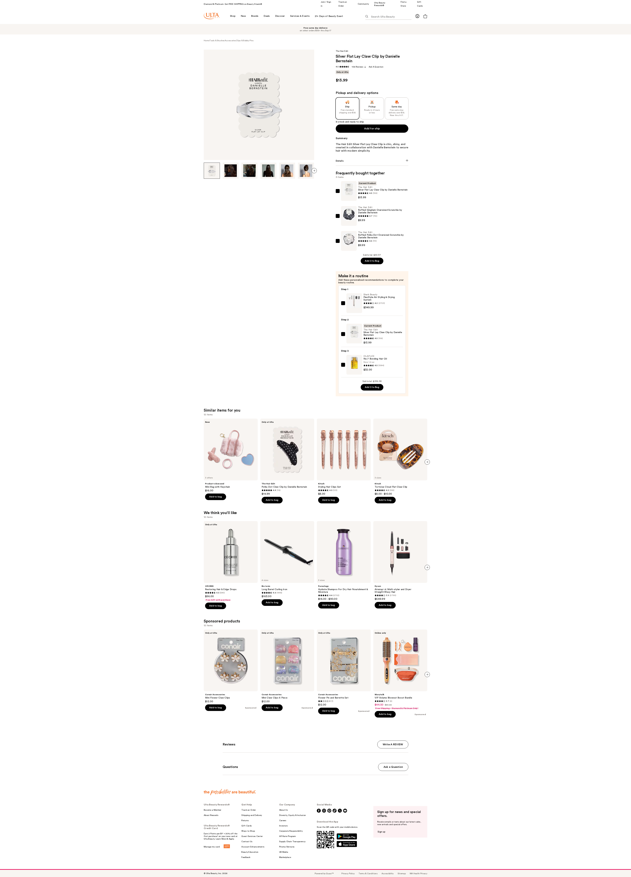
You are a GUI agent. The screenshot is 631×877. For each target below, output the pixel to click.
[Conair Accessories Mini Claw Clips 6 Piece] (287, 666)
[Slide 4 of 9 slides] (268, 171)
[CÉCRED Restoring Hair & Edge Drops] (231, 561)
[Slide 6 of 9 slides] (306, 171)
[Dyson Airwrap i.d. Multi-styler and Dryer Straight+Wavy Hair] (400, 561)
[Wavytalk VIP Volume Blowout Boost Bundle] (400, 670)
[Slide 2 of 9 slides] (231, 171)
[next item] (314, 170)
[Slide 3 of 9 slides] (249, 171)
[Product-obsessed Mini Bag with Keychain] (231, 455)
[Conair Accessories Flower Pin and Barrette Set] (344, 668)
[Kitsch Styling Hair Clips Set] (344, 457)
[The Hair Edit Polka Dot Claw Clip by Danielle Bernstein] (287, 457)
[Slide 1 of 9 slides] (212, 171)
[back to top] (621, 867)
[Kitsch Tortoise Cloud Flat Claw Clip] (400, 457)
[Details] (372, 161)
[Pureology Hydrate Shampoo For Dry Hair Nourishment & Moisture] (344, 561)
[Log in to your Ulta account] (417, 16)
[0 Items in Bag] (425, 16)
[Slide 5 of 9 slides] (287, 171)
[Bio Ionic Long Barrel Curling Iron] (287, 559)
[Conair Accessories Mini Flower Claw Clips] (231, 666)
